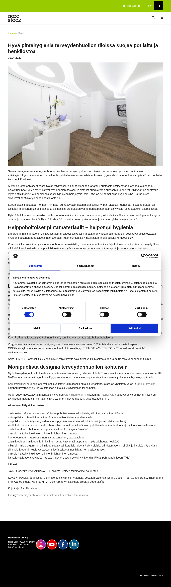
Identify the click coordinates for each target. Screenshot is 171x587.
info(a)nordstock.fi (16, 547)
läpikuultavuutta (146, 384)
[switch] (66, 314)
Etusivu (12, 33)
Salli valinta (85, 328)
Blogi (21, 33)
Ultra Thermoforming (76, 394)
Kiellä (36, 328)
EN (150, 5)
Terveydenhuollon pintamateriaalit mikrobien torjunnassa (54, 495)
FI (158, 5)
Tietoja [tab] (136, 265)
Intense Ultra (108, 394)
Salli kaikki (134, 328)
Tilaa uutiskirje (133, 6)
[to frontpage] (14, 17)
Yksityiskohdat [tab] (85, 265)
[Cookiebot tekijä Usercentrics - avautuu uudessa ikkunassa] (143, 256)
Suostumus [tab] (35, 265)
